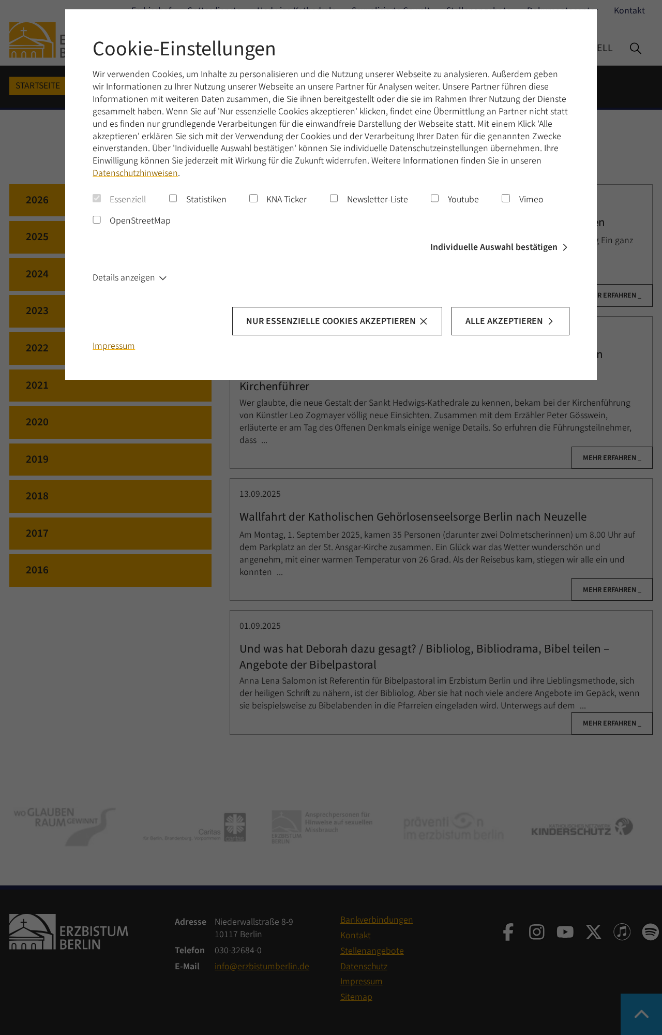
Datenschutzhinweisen (135, 173)
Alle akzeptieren (504, 321)
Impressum (114, 345)
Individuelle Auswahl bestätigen (494, 247)
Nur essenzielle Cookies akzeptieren (331, 321)
